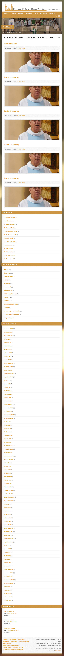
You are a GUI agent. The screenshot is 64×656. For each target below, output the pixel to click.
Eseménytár (43, 13)
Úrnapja (6, 307)
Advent (6, 270)
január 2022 (7, 360)
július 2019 (7, 463)
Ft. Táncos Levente (9, 255)
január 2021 (7, 401)
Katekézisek (7, 287)
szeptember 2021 (9, 373)
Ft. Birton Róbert (9, 228)
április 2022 (7, 349)
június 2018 (7, 507)
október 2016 (8, 576)
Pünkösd (6, 300)
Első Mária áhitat (9, 611)
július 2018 (7, 504)
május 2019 (7, 470)
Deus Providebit (7, 643)
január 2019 (7, 483)
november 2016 (8, 573)
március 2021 (8, 394)
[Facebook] (59, 16)
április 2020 (7, 432)
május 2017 (7, 552)
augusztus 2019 (8, 459)
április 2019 (7, 473)
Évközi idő (7, 273)
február (19, 32)
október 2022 (8, 332)
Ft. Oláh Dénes (21, 48)
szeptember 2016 (9, 580)
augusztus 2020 (8, 418)
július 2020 (7, 421)
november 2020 (8, 408)
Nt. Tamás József (9, 259)
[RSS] (56, 16)
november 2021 (8, 366)
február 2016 (7, 600)
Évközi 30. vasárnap (9, 628)
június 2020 (7, 425)
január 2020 (7, 442)
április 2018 (7, 514)
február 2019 (7, 480)
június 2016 (7, 586)
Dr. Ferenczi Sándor (9, 217)
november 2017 (8, 531)
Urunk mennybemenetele (11, 314)
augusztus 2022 (8, 335)
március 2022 (8, 353)
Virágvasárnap (8, 318)
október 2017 (8, 535)
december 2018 (8, 487)
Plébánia (13, 13)
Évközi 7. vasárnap (11, 77)
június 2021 (7, 384)
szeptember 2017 (9, 538)
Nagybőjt (6, 297)
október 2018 (8, 494)
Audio (28, 48)
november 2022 (8, 329)
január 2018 (7, 525)
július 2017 (7, 545)
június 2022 (7, 342)
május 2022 (7, 346)
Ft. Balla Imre (8, 221)
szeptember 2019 (9, 456)
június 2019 (7, 466)
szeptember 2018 (9, 497)
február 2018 (7, 521)
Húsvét (6, 280)
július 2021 (7, 380)
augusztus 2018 (8, 500)
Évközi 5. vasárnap (11, 144)
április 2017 (7, 555)
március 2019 (8, 476)
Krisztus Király (8, 290)
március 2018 (8, 518)
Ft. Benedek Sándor (9, 224)
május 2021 (7, 387)
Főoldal (6, 13)
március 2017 (8, 559)
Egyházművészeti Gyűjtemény (11, 645)
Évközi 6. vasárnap (11, 111)
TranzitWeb (58, 650)
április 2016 (7, 593)
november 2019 (8, 449)
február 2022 (7, 356)
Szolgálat (20, 13)
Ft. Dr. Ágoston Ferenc (10, 231)
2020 (15, 32)
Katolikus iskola (7, 647)
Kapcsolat (52, 13)
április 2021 (7, 390)
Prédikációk (29, 13)
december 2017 (8, 528)
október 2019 (8, 452)
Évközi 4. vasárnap (11, 178)
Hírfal (36, 13)
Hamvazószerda (10, 44)
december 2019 (8, 445)
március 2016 (8, 597)
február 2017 (7, 562)
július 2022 (7, 339)
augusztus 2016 (8, 583)
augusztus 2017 (8, 542)
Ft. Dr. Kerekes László (10, 235)
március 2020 (8, 435)
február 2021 (7, 397)
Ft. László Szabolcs (9, 241)
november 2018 (8, 490)
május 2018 (7, 511)
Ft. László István (8, 238)
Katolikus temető (18, 647)
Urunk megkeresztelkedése (12, 311)
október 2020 (8, 411)
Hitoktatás (14, 641)
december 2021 (8, 363)
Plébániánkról (12, 639)
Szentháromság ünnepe (11, 304)
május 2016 (7, 590)
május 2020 (7, 428)
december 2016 (8, 569)
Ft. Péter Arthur (8, 252)
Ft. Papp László (8, 248)
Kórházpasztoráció (24, 641)
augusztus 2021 (8, 377)
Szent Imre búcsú (9, 620)
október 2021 (8, 370)
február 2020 (7, 439)
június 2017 (7, 549)
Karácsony (7, 283)
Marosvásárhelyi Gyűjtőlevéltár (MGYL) (13, 649)
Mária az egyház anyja (10, 294)
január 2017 (7, 566)
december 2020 (8, 404)
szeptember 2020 (9, 415)
